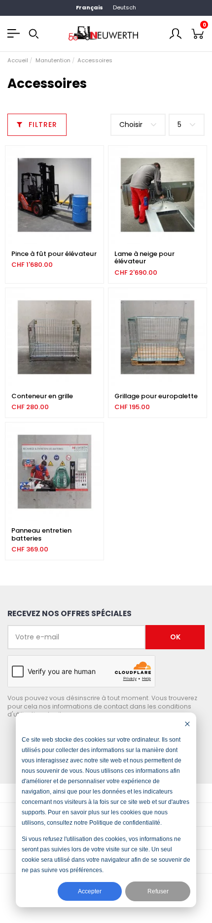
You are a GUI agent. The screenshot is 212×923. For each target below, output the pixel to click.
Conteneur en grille (42, 396)
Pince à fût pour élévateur (54, 253)
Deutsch (124, 7)
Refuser (158, 891)
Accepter (90, 891)
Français (89, 7)
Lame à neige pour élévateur (144, 257)
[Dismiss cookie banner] (187, 723)
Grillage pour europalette (156, 396)
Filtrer (41, 124)
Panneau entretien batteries (41, 534)
